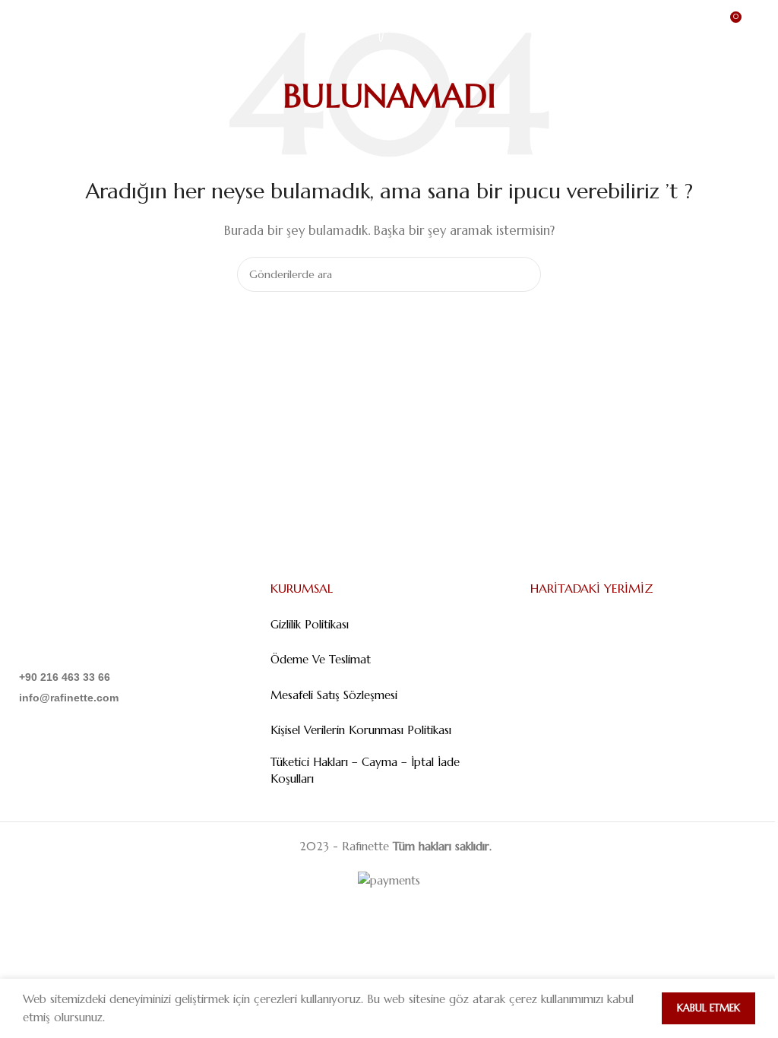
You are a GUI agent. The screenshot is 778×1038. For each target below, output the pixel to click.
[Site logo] (389, 21)
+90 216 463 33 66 (64, 677)
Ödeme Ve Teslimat (320, 659)
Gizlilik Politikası (309, 624)
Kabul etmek (708, 1008)
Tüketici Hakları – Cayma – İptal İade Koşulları (365, 770)
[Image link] (88, 619)
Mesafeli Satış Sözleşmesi (333, 695)
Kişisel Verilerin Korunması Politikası (360, 730)
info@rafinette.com (69, 697)
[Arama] (760, 23)
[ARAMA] (523, 274)
